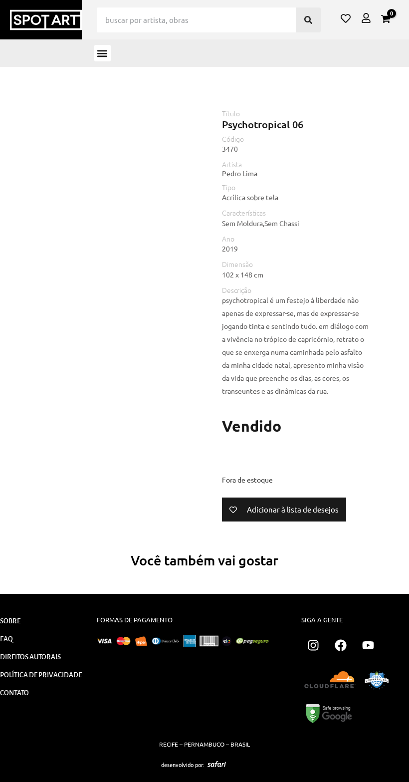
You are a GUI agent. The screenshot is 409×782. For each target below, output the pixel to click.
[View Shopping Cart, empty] (385, 19)
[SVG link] (216, 764)
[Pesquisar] (308, 19)
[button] (102, 53)
